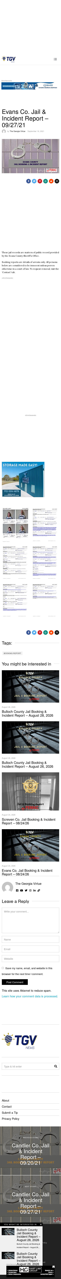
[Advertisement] (30, 26)
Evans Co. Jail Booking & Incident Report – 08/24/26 (27, 872)
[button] (55, 1066)
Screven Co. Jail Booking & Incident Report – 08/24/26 (28, 821)
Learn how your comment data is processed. (30, 996)
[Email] (57, 181)
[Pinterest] (40, 181)
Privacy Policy (10, 1119)
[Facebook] (28, 181)
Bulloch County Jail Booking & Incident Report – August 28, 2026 (27, 713)
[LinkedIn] (34, 890)
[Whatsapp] (45, 181)
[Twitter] (34, 181)
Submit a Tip (10, 1112)
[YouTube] (21, 890)
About (5, 1100)
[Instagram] (30, 890)
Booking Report (12, 653)
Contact (7, 1106)
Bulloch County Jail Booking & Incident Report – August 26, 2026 (27, 764)
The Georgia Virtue (17, 131)
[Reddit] (51, 181)
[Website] (39, 890)
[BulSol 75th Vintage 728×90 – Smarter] (30, 85)
